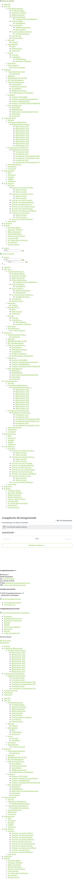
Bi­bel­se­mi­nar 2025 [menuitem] (18, 653)
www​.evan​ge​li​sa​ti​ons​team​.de (15, 585)
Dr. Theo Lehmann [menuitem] (18, 747)
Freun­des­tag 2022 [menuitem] (18, 678)
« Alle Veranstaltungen (64, 520)
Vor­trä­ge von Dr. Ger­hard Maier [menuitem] (23, 844)
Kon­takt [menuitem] (7, 858)
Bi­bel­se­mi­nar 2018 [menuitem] (18, 667)
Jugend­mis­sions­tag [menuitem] (11, 690)
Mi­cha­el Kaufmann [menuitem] (19, 711)
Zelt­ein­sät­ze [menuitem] (8, 693)
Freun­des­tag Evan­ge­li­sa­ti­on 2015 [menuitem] (24, 688)
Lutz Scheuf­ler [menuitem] (17, 715)
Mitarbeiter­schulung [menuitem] (19, 766)
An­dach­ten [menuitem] (12, 827)
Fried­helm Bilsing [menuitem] (18, 705)
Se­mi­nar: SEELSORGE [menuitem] (20, 776)
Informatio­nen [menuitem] (9, 816)
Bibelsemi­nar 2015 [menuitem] (18, 671)
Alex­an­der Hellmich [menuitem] (19, 707)
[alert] (37, 527)
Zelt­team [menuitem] (11, 724)
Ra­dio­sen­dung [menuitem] (17, 732)
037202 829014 (8, 579)
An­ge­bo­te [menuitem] (7, 749)
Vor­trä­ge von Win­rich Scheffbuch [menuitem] (24, 848)
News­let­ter (8, 616)
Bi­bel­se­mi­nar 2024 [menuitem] (18, 655)
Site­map (7, 631)
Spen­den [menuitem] (11, 823)
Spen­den (7, 623)
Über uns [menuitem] (7, 700)
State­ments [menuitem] (16, 795)
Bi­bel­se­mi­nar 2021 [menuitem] (18, 661)
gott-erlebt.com (9, 605)
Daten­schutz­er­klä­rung (12, 627)
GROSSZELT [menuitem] (16, 787)
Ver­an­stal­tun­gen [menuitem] (10, 797)
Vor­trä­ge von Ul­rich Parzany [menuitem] (22, 846)
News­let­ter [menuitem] (12, 820)
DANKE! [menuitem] (11, 825)
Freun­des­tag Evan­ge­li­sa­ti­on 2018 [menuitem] (24, 682)
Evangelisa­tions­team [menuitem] (15, 703)
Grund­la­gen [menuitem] (16, 740)
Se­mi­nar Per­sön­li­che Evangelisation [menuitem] (25, 778)
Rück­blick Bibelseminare (13, 618)
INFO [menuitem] (13, 730)
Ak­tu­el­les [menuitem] (7, 698)
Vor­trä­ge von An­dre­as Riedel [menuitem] (22, 833)
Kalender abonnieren (36, 545)
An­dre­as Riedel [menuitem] (17, 713)
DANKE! (7, 625)
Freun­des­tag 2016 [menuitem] (18, 686)
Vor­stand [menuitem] (15, 738)
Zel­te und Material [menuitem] (14, 785)
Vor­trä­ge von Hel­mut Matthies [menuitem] (23, 839)
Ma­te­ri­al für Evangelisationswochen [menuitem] (25, 791)
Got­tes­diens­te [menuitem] (17, 764)
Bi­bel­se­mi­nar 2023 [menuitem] (18, 657)
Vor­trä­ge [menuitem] (11, 831)
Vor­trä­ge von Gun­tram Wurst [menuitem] (22, 835)
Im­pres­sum (8, 629)
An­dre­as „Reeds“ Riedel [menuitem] (16, 869)
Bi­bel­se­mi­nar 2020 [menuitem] (18, 663)
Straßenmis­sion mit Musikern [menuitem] (22, 772)
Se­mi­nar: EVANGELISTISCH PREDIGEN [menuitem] (26, 783)
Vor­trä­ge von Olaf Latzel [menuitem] (21, 850)
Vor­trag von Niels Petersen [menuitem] (21, 842)
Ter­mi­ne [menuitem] (7, 646)
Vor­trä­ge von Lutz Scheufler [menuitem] (22, 837)
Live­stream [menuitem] (8, 695)
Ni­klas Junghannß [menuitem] (18, 709)
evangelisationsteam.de (12, 603)
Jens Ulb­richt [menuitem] (16, 719)
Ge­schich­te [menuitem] (12, 743)
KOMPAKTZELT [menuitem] (17, 789)
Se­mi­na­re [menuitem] (11, 774)
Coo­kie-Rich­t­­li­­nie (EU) (12, 633)
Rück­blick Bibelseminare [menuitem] (17, 650)
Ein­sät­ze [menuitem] (15, 726)
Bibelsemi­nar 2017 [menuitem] (18, 669)
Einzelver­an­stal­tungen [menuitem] (16, 761)
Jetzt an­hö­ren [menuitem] (9, 829)
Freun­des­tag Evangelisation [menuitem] (14, 674)
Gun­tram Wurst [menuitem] (17, 721)
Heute (37, 538)
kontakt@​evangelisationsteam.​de (18, 583)
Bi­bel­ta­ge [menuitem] (11, 755)
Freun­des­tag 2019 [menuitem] (18, 680)
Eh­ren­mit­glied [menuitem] (13, 745)
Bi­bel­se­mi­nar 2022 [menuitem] (18, 659)
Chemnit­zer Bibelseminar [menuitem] (13, 648)
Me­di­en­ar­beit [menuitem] (13, 728)
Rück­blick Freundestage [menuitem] (16, 676)
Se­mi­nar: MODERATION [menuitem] (20, 780)
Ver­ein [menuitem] (10, 736)
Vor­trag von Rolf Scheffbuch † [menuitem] (22, 852)
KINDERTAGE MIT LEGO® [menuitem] (17, 757)
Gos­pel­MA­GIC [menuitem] (17, 768)
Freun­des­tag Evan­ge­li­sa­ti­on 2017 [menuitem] (24, 684)
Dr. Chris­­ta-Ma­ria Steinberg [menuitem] (22, 717)
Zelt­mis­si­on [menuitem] (16, 753)
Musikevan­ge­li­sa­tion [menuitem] (19, 770)
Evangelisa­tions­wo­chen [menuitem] (16, 751)
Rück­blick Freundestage (13, 621)
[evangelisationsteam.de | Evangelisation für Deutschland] (7, 1)
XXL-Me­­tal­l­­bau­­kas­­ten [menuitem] (16, 759)
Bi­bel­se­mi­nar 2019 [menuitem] (18, 665)
